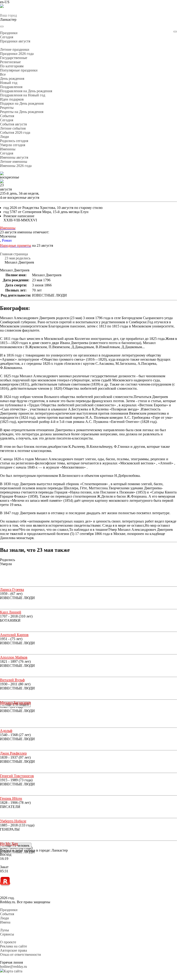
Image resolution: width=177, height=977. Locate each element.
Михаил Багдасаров (15, 702)
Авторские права (13, 950)
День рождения (12, 78)
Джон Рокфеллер (13, 753)
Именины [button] (7, 149)
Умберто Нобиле (13, 821)
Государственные (13, 58)
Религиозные (10, 62)
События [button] (7, 116)
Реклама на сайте (13, 946)
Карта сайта (13, 971)
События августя (13, 124)
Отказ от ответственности (20, 954)
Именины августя (14, 157)
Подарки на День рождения (22, 103)
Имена (5, 922)
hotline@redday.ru (13, 966)
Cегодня (6, 37)
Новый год (8, 83)
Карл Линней (10, 612)
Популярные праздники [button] (19, 70)
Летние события (13, 128)
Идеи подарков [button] (12, 99)
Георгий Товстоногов (17, 776)
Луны (4, 930)
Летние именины (13, 161)
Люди (4, 918)
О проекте (8, 942)
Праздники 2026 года (17, 54)
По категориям (12, 66)
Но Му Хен (9, 844)
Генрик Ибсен (11, 798)
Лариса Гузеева (12, 589)
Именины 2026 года (16, 166)
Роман (7, 240)
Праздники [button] (9, 33)
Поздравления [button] (11, 87)
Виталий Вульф (12, 680)
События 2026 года (15, 132)
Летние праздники (14, 49)
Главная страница (14, 254)
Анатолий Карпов (14, 635)
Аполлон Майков (13, 657)
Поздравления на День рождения (26, 91)
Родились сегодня (14, 141)
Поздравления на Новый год (22, 95)
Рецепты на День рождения (21, 112)
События (7, 914)
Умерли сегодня (12, 145)
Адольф (6, 731)
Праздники (9, 910)
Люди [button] (4, 137)
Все (3, 74)
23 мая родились (17, 258)
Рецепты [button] (7, 108)
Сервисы (7, 934)
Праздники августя (15, 41)
